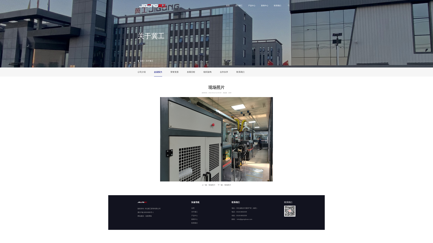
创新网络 (148, 216)
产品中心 (251, 6)
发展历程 (191, 72)
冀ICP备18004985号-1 (146, 212)
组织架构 (207, 72)
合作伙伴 (224, 72)
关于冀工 (239, 6)
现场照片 (212, 185)
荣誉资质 (174, 72)
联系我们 (277, 6)
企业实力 (158, 72)
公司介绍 (142, 72)
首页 (228, 6)
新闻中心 (264, 6)
